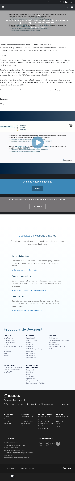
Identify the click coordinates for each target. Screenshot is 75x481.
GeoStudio (29, 351)
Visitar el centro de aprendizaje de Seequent (28, 290)
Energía (6, 421)
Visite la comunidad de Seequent (24, 270)
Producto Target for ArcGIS (13, 347)
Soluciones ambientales (8, 425)
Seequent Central (32, 381)
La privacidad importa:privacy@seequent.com (18, 453)
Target (6, 344)
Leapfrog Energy (9, 342)
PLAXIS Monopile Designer (35, 349)
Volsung (6, 355)
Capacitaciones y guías (45, 423)
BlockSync (29, 372)
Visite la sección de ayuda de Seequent (26, 310)
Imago (6, 349)
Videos (37, 16)
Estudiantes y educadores (25, 425)
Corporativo (59, 421)
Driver (6, 353)
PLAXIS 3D (29, 347)
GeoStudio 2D (30, 353)
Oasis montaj (53, 338)
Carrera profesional (61, 419)
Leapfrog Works (9, 340)
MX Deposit (8, 351)
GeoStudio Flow (31, 358)
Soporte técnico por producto (44, 418)
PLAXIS (28, 342)
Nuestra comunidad (27, 421)
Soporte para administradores (43, 427)
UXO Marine (52, 342)
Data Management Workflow (35, 383)
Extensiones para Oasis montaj (59, 340)
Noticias (58, 423)
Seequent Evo (30, 370)
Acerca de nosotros (61, 416)
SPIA (50, 349)
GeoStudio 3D (30, 355)
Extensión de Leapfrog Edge (13, 368)
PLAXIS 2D (29, 344)
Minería (6, 416)
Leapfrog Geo (8, 338)
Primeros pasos (43, 421)
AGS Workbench (54, 344)
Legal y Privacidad (61, 426)
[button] (37, 188)
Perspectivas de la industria (27, 418)
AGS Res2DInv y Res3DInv (57, 347)
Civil (5, 419)
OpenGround (30, 338)
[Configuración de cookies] (12, 476)
